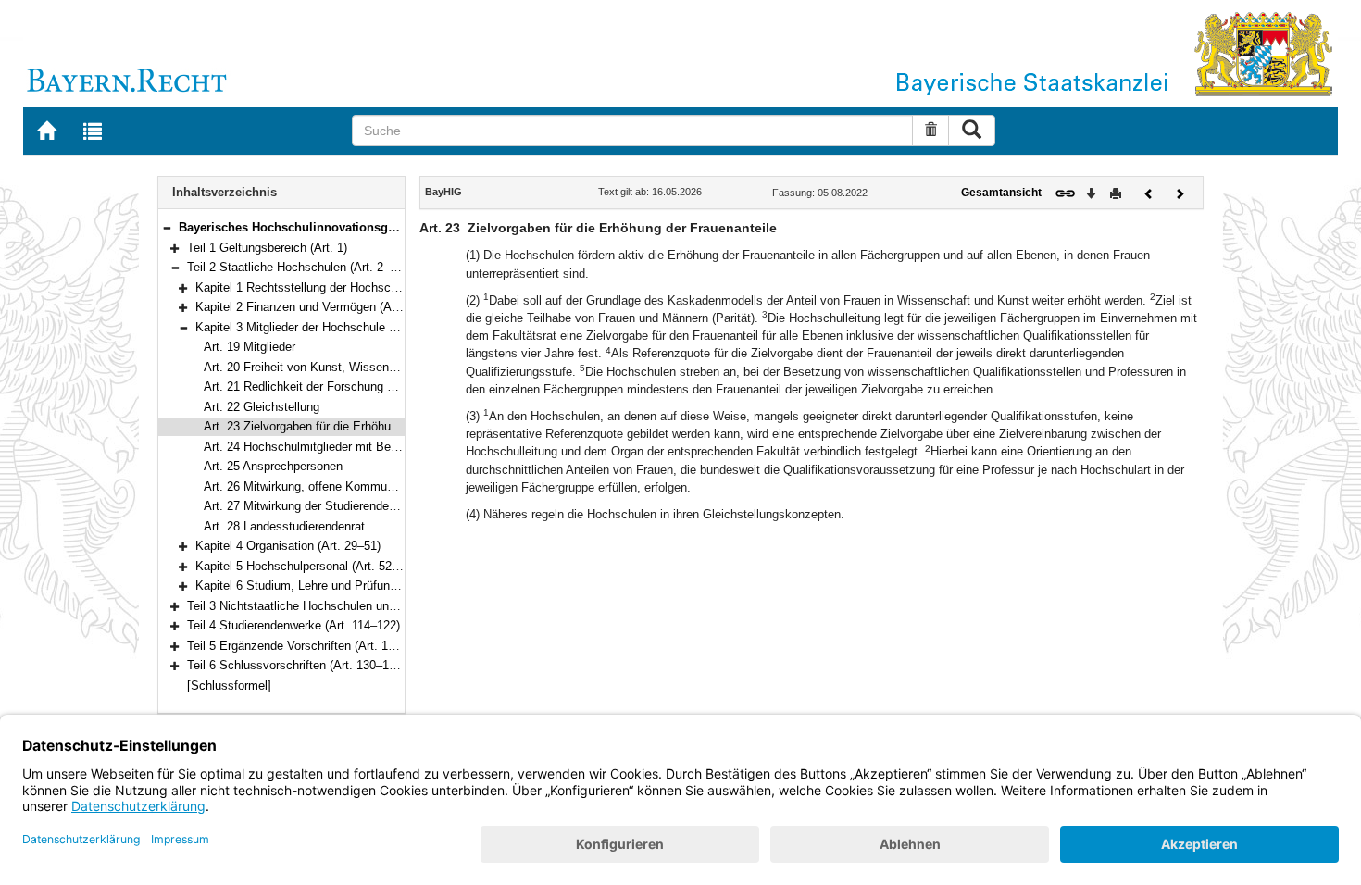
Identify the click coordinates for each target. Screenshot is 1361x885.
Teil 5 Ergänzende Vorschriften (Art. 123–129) (309, 646)
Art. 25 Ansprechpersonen (273, 466)
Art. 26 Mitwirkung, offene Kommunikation (316, 486)
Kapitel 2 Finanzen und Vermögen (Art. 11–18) (318, 307)
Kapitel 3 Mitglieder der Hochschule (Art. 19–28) (323, 327)
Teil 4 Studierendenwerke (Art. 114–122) (293, 625)
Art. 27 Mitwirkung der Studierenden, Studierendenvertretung (365, 506)
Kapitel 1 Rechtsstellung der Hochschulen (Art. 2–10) (337, 287)
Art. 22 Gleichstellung (261, 407)
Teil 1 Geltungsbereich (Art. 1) (267, 248)
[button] (166, 227)
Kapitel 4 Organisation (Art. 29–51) (288, 546)
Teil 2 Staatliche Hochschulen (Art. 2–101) (300, 267)
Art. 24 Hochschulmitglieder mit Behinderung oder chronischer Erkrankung (402, 447)
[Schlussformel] (229, 685)
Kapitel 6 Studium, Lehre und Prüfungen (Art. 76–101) (338, 585)
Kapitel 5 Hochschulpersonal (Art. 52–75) (305, 566)
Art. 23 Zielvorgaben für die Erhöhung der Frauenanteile (352, 426)
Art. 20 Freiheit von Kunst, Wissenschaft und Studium (348, 367)
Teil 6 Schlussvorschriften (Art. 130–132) (296, 665)
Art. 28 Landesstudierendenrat (284, 526)
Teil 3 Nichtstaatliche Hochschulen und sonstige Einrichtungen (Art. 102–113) (393, 606)
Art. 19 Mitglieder (249, 347)
